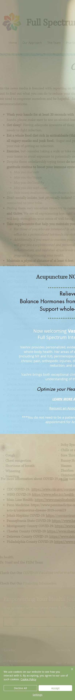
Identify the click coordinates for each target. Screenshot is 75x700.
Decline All (20, 688)
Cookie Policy (28, 679)
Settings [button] (37, 694)
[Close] (70, 671)
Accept (55, 688)
